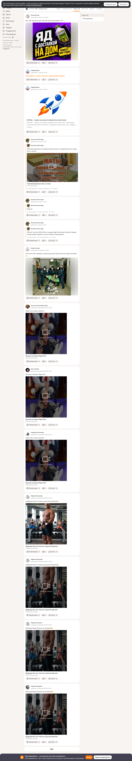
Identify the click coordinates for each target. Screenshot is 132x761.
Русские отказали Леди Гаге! (36, 356)
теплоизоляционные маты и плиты (39, 184)
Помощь (16, 40)
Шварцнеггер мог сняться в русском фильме (42, 546)
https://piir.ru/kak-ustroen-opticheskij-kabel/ (45, 76)
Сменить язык (7, 37)
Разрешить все (110, 4)
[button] (33, 63)
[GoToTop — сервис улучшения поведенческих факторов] (52, 110)
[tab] (58, 8)
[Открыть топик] (51, 21)
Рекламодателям (8, 40)
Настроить (123, 4)
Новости (5, 43)
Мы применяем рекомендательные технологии (12, 47)
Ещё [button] (10, 43)
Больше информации (34, 5)
